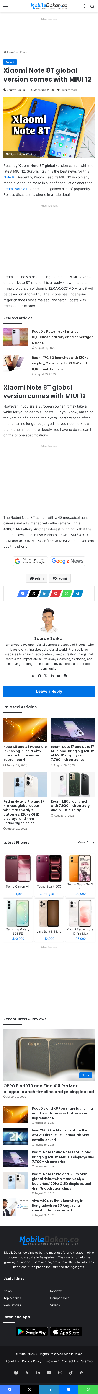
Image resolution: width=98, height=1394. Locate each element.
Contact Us (70, 1361)
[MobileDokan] (49, 6)
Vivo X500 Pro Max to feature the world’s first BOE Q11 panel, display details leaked (60, 1135)
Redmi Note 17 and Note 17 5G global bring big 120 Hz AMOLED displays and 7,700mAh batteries (72, 753)
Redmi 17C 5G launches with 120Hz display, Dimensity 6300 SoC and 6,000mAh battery (60, 363)
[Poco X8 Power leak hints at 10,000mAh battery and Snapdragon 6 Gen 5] (15, 337)
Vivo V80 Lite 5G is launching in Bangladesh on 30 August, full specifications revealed (57, 1205)
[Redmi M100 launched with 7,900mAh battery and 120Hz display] (73, 784)
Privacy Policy (31, 1361)
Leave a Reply (49, 691)
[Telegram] (76, 593)
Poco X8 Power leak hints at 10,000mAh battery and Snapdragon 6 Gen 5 (62, 337)
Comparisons (59, 1298)
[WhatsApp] (65, 593)
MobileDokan (73, 1354)
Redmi (38, 578)
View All (84, 842)
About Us (12, 1361)
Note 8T (9, 177)
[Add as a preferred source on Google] (30, 561)
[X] (32, 593)
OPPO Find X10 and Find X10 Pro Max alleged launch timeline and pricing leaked (48, 1088)
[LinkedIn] (43, 593)
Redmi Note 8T (15, 189)
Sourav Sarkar (16, 90)
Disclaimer (51, 1361)
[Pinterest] (54, 593)
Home (10, 52)
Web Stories (12, 1305)
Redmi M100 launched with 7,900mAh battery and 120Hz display (70, 805)
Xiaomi (61, 578)
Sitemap (87, 1361)
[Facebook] (21, 593)
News (22, 52)
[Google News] (67, 561)
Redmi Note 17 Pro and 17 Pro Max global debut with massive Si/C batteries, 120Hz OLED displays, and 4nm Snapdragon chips (23, 812)
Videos (55, 1305)
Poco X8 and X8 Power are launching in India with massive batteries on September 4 (25, 753)
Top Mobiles (12, 1298)
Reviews (56, 1291)
